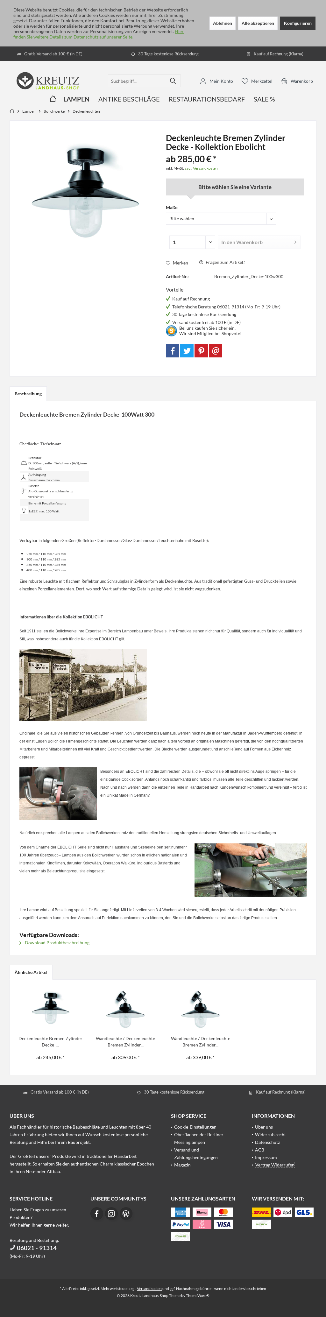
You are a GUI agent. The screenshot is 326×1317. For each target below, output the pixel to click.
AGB (259, 1149)
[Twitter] (187, 350)
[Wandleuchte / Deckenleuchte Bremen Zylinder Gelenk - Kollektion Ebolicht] (126, 1010)
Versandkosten (149, 1288)
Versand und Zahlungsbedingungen (196, 1153)
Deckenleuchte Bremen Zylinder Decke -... (50, 1041)
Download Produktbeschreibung (56, 942)
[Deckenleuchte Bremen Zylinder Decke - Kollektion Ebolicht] (50, 1010)
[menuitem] (297, 80)
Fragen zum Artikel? (225, 262)
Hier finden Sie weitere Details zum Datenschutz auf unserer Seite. (98, 34)
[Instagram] (111, 1213)
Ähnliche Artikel (31, 972)
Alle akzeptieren (258, 23)
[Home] (53, 99)
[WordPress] (126, 1213)
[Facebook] (172, 350)
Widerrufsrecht (270, 1134)
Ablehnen (222, 23)
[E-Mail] (215, 350)
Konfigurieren (298, 23)
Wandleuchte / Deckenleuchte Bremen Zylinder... (125, 1041)
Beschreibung (28, 393)
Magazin (182, 1164)
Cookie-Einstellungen (195, 1127)
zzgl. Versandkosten (201, 168)
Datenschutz (267, 1142)
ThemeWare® (197, 1295)
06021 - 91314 (36, 1247)
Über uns (264, 1127)
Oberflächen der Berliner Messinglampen (198, 1138)
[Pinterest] (201, 350)
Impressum (266, 1157)
